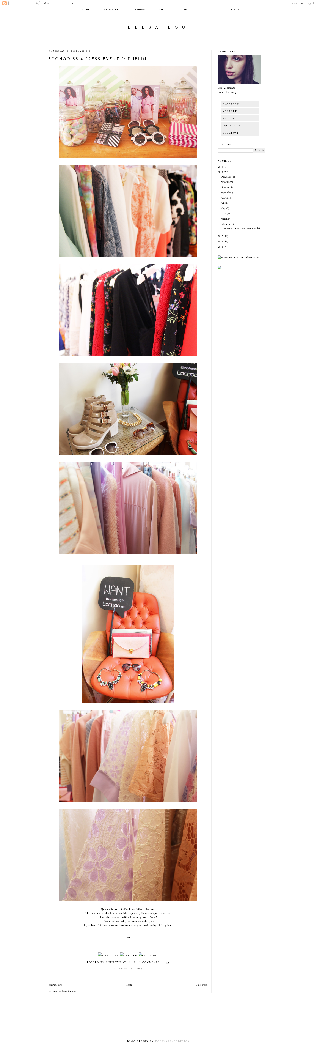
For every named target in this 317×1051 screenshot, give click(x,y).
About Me (111, 9)
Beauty (185, 9)
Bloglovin (232, 132)
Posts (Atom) (69, 991)
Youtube (230, 111)
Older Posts (202, 984)
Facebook (231, 104)
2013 (221, 236)
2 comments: (150, 962)
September (226, 192)
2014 (221, 171)
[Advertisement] (130, 1022)
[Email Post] (167, 962)
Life (162, 9)
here (169, 925)
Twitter (230, 118)
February (226, 223)
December (226, 176)
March (224, 218)
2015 (221, 166)
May (223, 208)
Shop (208, 9)
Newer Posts (55, 984)
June (223, 202)
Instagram (232, 125)
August (225, 197)
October (225, 187)
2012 (221, 241)
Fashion (139, 9)
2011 (221, 246)
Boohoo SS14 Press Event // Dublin (97, 59)
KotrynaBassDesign (172, 1041)
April (224, 213)
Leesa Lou (158, 27)
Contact (233, 9)
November (226, 181)
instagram (125, 921)
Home (86, 9)
